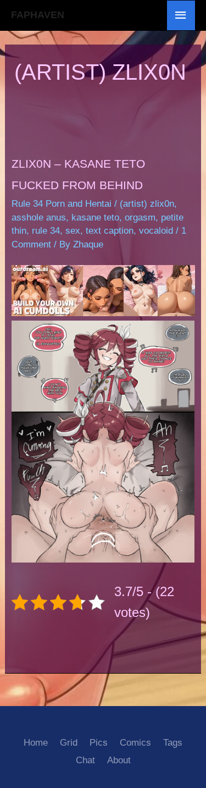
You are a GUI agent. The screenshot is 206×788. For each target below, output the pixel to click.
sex (72, 230)
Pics (99, 742)
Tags (172, 742)
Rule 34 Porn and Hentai (62, 204)
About (119, 760)
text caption (109, 230)
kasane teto (95, 217)
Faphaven (37, 14)
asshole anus (39, 217)
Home (36, 742)
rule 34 (46, 230)
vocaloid (156, 230)
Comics (135, 742)
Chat (85, 760)
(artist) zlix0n (147, 204)
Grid (68, 742)
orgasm (140, 217)
